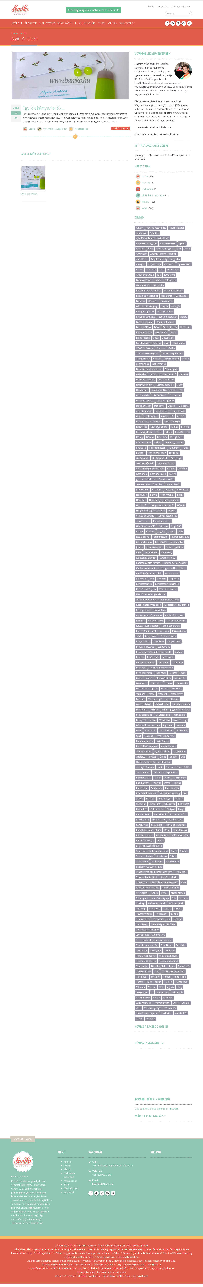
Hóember (141, 500)
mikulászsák (180, 714)
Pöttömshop (156, 809)
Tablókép (141, 908)
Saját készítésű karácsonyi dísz (152, 850)
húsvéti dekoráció (145, 515)
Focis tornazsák (157, 447)
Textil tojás (167, 945)
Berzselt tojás (170, 327)
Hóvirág (181, 505)
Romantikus (162, 835)
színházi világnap (160, 898)
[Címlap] (21, 9)
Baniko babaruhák (167, 316)
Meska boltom (71, 1188)
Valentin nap (162, 992)
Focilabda (141, 447)
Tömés (166, 976)
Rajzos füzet (158, 819)
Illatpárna (163, 526)
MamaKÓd (179, 678)
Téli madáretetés (161, 919)
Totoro (139, 981)
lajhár (139, 636)
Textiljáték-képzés (168, 955)
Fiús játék (162, 437)
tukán (158, 981)
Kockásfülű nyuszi (174, 615)
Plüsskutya (183, 803)
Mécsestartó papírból (147, 688)
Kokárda (140, 620)
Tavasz (177, 908)
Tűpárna (140, 987)
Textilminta (141, 966)
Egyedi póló (179, 410)
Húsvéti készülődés (167, 515)
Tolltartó (155, 976)
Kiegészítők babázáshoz (176, 604)
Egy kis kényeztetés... (43, 108)
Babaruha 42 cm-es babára (150, 285)
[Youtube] (189, 23)
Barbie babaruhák (165, 321)
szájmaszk (180, 871)
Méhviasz (176, 688)
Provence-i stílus (178, 814)
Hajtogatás (182, 489)
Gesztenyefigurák (166, 463)
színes (164, 892)
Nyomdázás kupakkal (147, 746)
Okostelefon (179, 751)
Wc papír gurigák (152, 1008)
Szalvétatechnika (169, 877)
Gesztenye (176, 458)
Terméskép (142, 924)
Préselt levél (160, 814)
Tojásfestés (184, 966)
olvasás (152, 756)
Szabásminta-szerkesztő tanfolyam (154, 871)
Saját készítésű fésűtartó (149, 845)
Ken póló (161, 578)
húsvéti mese (143, 520)
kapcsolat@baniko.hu (103, 1183)
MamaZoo (141, 683)
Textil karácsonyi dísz (147, 945)
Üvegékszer (61, 128)
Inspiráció (176, 526)
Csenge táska (143, 358)
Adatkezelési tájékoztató (102, 1275)
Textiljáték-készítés (146, 960)
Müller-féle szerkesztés (148, 725)
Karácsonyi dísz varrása (148, 562)
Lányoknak (158, 641)
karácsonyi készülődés (175, 562)
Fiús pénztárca (143, 442)
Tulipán (168, 981)
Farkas (174, 426)
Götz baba (141, 473)
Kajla (138, 552)
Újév (161, 987)
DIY (181, 390)
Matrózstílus (181, 683)
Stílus (173, 856)
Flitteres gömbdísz (173, 442)
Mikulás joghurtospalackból (176, 709)
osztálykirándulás (145, 767)
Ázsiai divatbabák (145, 274)
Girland (170, 468)
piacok (139, 798)
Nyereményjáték (144, 740)
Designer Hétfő (166, 379)
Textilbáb (180, 945)
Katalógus (141, 578)
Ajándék (154, 232)
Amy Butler (141, 259)
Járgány (161, 531)
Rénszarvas (142, 824)
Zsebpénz (166, 1013)
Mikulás (154, 709)
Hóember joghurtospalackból (164, 500)
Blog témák (161, 332)
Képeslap (174, 578)
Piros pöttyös (165, 798)
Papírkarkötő (142, 782)
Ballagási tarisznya (145, 316)
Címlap (14, 33)
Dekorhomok (159, 363)
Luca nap (140, 667)
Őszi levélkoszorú (161, 761)
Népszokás (150, 730)
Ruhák (160, 840)
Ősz (183, 756)
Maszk (168, 683)
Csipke (185, 358)
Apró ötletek (184, 264)
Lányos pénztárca (145, 646)
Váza (138, 1008)
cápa (166, 342)
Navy (138, 730)
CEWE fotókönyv (144, 348)
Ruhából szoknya (145, 840)
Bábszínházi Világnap (146, 306)
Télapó (174, 913)
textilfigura (155, 950)
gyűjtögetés (142, 489)
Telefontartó (142, 919)
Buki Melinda (142, 342)
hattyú (153, 494)
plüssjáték (169, 803)
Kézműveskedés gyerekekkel (151, 594)
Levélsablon (168, 657)
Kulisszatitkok (179, 630)
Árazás (139, 269)
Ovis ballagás (143, 772)
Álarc (150, 248)
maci (183, 672)
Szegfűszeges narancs (147, 887)
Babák (158, 280)
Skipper (184, 850)
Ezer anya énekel (159, 426)
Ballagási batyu (165, 311)
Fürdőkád (174, 452)
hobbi (180, 494)
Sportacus (162, 856)
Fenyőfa (179, 431)
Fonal (185, 447)
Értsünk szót (167, 416)
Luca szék (160, 672)
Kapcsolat (163, 6)
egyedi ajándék (143, 410)
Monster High (180, 720)
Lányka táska (143, 641)
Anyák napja (154, 264)
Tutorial (152, 987)
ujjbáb (170, 987)
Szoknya (183, 898)
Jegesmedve (177, 541)
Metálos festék (143, 704)
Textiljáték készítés (146, 955)
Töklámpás (141, 976)
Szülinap (140, 903)
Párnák (177, 782)
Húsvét (171, 510)
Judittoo (179, 547)
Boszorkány (168, 337)
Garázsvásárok (159, 458)
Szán (183, 882)
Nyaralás (148, 735)
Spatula (149, 856)
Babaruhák (166, 295)
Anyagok (140, 264)
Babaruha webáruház (147, 295)
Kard (182, 568)
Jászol (172, 531)
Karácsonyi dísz (167, 557)
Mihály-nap (141, 709)
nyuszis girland (162, 751)
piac (185, 793)
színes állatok (178, 892)
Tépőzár (177, 919)
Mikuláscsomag (144, 714)
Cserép (156, 358)
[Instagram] (178, 23)
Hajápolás (157, 489)
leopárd (179, 651)
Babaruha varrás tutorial (148, 290)
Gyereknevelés (165, 479)
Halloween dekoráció (56, 23)
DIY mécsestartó (144, 400)
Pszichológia (142, 819)
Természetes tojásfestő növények (153, 939)
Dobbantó (159, 405)
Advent (139, 227)
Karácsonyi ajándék (146, 557)
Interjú (139, 531)
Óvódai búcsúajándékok (165, 772)
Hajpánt (169, 489)
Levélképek (153, 657)
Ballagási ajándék (145, 311)
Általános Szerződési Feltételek (71, 1275)
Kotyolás (164, 630)
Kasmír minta (171, 573)
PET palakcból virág (170, 793)
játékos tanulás (144, 541)
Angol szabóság (159, 259)
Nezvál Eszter (166, 730)
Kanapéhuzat (151, 552)
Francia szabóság (157, 452)
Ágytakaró (141, 232)
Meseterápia (172, 699)
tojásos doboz (143, 971)
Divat (179, 384)
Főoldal (67, 1161)
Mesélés (140, 699)
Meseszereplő (155, 699)
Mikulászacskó (162, 714)
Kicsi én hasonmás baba (148, 604)
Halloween (147, 188)
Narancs (180, 725)
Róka (167, 829)
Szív (174, 898)
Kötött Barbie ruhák (146, 630)
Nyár (138, 735)
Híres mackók (167, 494)
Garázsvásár (142, 458)
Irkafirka (150, 531)
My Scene (168, 725)
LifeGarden (163, 662)
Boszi (156, 337)
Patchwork (156, 788)
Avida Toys (173, 269)
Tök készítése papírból (173, 971)
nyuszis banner (143, 751)
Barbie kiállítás (143, 327)
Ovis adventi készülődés (178, 767)
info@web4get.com (67, 1268)
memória (140, 693)
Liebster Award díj (145, 662)
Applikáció (169, 264)
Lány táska (150, 636)
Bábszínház (166, 301)
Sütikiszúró (157, 861)
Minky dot (141, 720)
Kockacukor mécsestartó (149, 615)
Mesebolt (162, 693)
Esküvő (180, 416)
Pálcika (157, 777)
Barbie (183, 316)
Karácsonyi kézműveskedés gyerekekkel (156, 568)
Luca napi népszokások (161, 667)
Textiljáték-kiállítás (168, 960)
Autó (161, 269)
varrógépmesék (144, 1002)
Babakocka (170, 280)
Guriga (172, 473)
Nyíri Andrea (49, 128)
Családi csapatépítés (172, 353)
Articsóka (151, 269)
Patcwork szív (172, 788)
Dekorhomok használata (148, 369)
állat (179, 248)
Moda (153, 720)
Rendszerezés (175, 819)
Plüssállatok (155, 803)
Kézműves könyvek (146, 589)
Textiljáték (169, 950)
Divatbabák (142, 390)
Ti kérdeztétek (158, 966)
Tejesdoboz (161, 913)
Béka (156, 327)
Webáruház (170, 1008)
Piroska (179, 798)
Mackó (148, 678)
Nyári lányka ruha (165, 735)
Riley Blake (156, 824)
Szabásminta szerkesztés (149, 866)
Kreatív (145, 201)
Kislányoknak (159, 610)
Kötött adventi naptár (147, 625)
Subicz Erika (142, 861)
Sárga (174, 850)
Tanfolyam (154, 908)
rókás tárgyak (180, 829)
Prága (181, 809)
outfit (160, 767)
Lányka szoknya (168, 636)
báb (159, 274)
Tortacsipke (180, 976)
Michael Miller (162, 704)
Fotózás (140, 452)
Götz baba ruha (158, 473)
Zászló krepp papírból (147, 1013)
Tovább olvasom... (120, 128)
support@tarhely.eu (164, 1268)
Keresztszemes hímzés (167, 583)
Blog (101, 23)
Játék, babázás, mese (153, 195)
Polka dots (141, 809)
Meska (112, 23)
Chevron (161, 348)
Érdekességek (151, 416)
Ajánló (182, 243)
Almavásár (141, 253)
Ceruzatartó (179, 342)
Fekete (168, 431)
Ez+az (145, 176)
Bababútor (169, 274)
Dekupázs (141, 374)
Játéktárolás (161, 541)
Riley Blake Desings (176, 824)
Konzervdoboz (155, 620)
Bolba (173, 332)
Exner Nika (141, 426)
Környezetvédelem (175, 620)
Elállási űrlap (123, 1275)
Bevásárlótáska (144, 332)
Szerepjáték (142, 892)
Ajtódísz (140, 248)
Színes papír (142, 898)
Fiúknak (150, 437)
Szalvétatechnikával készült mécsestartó (156, 882)
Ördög (163, 756)
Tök (156, 971)
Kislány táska (142, 610)
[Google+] (183, 23)
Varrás (145, 208)
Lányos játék (173, 641)
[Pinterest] (172, 23)
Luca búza (177, 662)
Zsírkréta (150, 1018)
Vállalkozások (143, 997)
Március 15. (156, 683)
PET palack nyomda (146, 793)
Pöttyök (171, 809)
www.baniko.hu (141, 1245)
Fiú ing (139, 437)
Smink (139, 856)
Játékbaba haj (143, 536)
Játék (180, 531)
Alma (187, 248)
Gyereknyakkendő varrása (149, 484)
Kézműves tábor (167, 589)
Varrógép (167, 997)
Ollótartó (140, 756)
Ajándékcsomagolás (146, 243)
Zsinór (139, 1018)
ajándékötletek (167, 243)
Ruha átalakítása (180, 835)
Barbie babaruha (144, 321)
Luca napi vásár (144, 672)
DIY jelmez (175, 395)
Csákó (171, 348)
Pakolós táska (143, 777)
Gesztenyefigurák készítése (150, 468)
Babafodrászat (143, 280)
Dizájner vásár (143, 405)
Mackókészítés (163, 678)
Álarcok (30, 23)
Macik (139, 678)
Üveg (179, 987)
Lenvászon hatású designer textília (153, 651)
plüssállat (141, 803)
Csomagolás (142, 363)
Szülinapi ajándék (156, 903)
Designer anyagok (145, 379)
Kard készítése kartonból (148, 573)
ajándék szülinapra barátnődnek (152, 238)
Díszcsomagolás (165, 384)
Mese (151, 693)
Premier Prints (143, 814)
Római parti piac (144, 835)
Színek (154, 892)
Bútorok (157, 342)
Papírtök (156, 782)
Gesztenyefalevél (145, 463)
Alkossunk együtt (165, 248)
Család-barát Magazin (147, 353)
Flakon (157, 442)
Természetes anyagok (147, 929)
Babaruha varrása (173, 290)
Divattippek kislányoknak (163, 390)
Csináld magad (171, 358)
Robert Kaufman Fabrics (148, 829)
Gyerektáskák (173, 484)
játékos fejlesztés (180, 536)
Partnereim (141, 788)
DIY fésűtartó (159, 395)
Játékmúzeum (160, 536)
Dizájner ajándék (165, 400)
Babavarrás (181, 295)
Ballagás (175, 306)
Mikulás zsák (85, 23)
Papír (167, 777)
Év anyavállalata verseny (148, 421)
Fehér (158, 431)
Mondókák (164, 720)
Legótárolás (164, 646)
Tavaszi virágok (144, 913)
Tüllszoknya (181, 981)
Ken (152, 578)
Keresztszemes (144, 583)
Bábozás (152, 301)
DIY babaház (142, 395)
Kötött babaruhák (170, 625)
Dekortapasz (171, 369)
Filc (188, 431)
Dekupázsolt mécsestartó (163, 374)
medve (164, 688)
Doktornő (184, 405)
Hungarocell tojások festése (150, 510)
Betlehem (185, 327)
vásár (175, 1002)
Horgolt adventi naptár (162, 505)
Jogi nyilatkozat (140, 1275)
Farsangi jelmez (144, 431)
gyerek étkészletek (145, 479)
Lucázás (173, 672)
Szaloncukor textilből (146, 877)
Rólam (151, 6)
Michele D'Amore (181, 704)
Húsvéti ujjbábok (161, 520)
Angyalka (175, 259)
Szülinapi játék (176, 903)
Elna (138, 416)
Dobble (171, 405)
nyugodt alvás (168, 746)
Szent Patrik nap (170, 887)
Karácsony (166, 552)
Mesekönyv (177, 693)
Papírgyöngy (179, 777)
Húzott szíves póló (145, 526)
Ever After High (172, 421)
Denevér (183, 374)
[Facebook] (167, 23)
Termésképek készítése (163, 924)
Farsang (146, 182)
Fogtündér (174, 447)
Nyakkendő (182, 730)
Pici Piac (150, 798)
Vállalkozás (177, 992)
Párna (167, 782)
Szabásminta (172, 861)
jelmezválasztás (154, 547)
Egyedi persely (162, 410)
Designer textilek (144, 384)
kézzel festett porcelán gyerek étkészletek (157, 599)
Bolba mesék (143, 337)
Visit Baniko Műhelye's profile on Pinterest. (157, 1108)
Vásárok (186, 1002)
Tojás (172, 966)
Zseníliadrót (181, 1013)
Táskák (167, 908)
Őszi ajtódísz (142, 761)
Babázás (140, 301)
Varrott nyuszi (162, 1002)
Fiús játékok (176, 437)
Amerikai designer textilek (163, 253)
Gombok (182, 468)
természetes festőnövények (150, 934)
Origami (174, 756)
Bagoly (164, 306)
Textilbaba (141, 950)
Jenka (168, 547)
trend (149, 981)
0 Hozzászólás (81, 128)
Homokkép (141, 505)
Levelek (140, 657)
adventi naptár (176, 227)
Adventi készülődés (156, 227)
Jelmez (139, 547)
